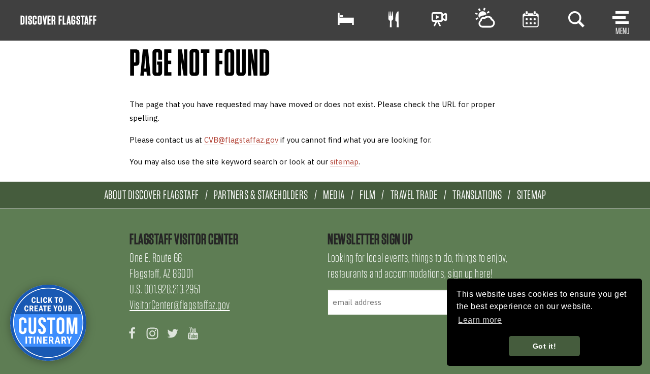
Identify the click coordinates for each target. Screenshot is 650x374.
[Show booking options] (346, 19)
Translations (477, 194)
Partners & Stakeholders (261, 194)
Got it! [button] (545, 346)
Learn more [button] (480, 320)
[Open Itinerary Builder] (48, 323)
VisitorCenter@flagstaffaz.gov (179, 304)
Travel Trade (414, 194)
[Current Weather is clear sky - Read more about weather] (485, 19)
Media (334, 194)
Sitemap (531, 194)
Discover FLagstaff (58, 20)
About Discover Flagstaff (151, 194)
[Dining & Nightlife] (393, 19)
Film (367, 194)
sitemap (344, 161)
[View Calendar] (530, 19)
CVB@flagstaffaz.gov (241, 140)
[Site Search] (576, 19)
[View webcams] (439, 19)
